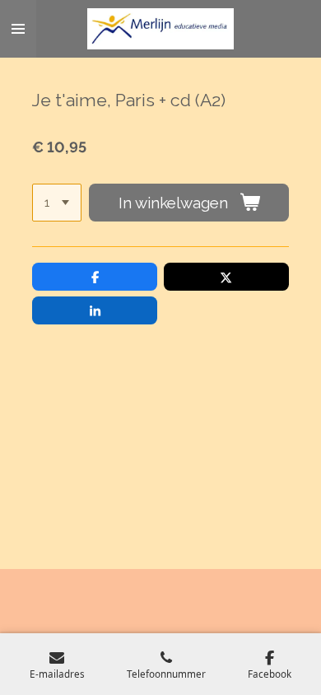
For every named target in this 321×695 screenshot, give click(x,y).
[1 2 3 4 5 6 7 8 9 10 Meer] (56, 203)
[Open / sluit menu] (18, 29)
